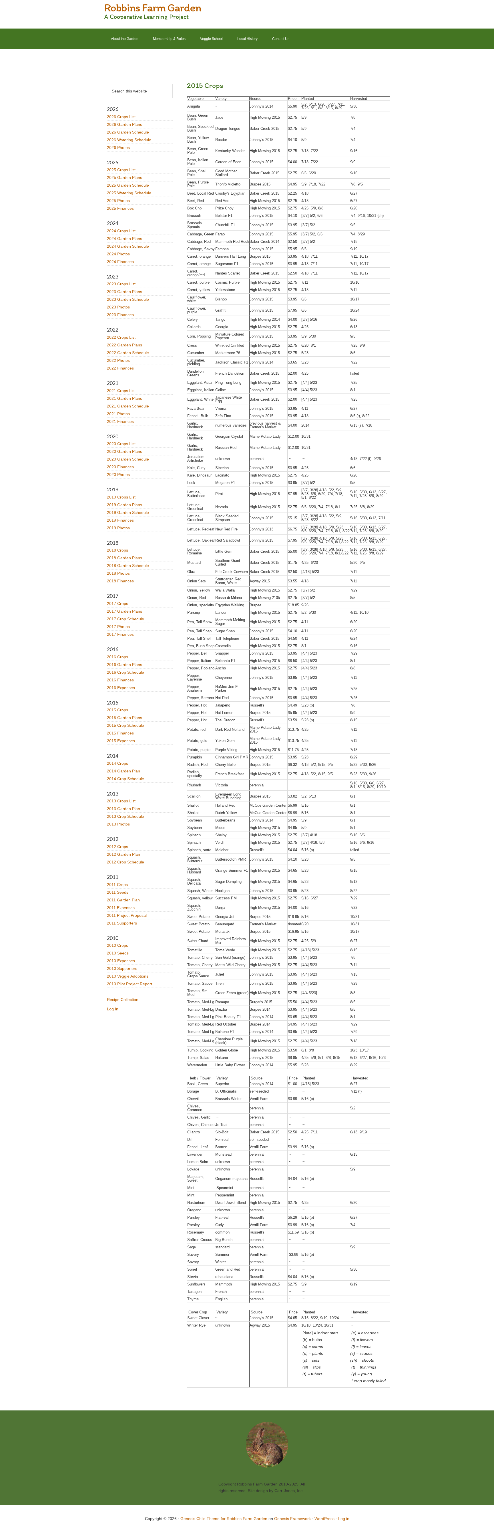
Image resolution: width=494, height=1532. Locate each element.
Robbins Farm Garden (152, 7)
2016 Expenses (121, 687)
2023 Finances (120, 314)
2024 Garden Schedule (128, 246)
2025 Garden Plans (124, 177)
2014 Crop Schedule (125, 778)
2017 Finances (120, 634)
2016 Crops (117, 657)
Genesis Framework (292, 1518)
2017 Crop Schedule (125, 619)
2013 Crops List (121, 801)
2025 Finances (120, 208)
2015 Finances (120, 733)
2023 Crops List (121, 284)
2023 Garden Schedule (128, 299)
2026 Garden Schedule (128, 132)
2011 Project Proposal (127, 915)
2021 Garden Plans (124, 398)
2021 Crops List (121, 390)
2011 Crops (117, 884)
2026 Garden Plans (124, 124)
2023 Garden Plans (124, 291)
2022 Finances (120, 368)
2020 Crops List (121, 443)
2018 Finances (120, 581)
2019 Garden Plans (124, 504)
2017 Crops (117, 603)
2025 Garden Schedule (128, 185)
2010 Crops (117, 945)
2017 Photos (118, 626)
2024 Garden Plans (124, 238)
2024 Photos (118, 254)
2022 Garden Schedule (128, 352)
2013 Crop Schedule (125, 816)
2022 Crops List (121, 337)
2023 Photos (118, 307)
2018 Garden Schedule (128, 565)
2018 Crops (117, 550)
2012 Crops (117, 846)
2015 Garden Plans (124, 717)
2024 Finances (120, 261)
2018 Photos (118, 573)
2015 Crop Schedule (125, 725)
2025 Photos (118, 200)
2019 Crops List (121, 497)
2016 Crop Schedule (125, 672)
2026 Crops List (121, 116)
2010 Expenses (121, 960)
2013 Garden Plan (123, 808)
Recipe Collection (122, 999)
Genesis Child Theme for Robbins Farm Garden (223, 1518)
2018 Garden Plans (124, 558)
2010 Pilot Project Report (129, 984)
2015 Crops (117, 710)
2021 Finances (120, 421)
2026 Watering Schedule (129, 140)
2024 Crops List (121, 231)
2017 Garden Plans (124, 611)
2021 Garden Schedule (128, 406)
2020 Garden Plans (124, 451)
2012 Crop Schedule (125, 862)
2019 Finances (120, 520)
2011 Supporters (122, 923)
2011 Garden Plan (123, 900)
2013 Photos (118, 824)
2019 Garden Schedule (128, 512)
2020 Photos (118, 474)
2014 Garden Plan (123, 771)
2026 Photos (118, 147)
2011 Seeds (117, 892)
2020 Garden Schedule (128, 459)
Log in (343, 1518)
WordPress (324, 1518)
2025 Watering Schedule (129, 193)
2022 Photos (118, 360)
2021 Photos (118, 413)
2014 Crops (117, 763)
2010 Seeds (118, 953)
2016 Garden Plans (124, 664)
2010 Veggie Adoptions (127, 976)
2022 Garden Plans (124, 345)
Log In (112, 1009)
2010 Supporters (122, 968)
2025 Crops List (121, 169)
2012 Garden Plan (123, 854)
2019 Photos (118, 528)
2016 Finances (120, 680)
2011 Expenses (121, 907)
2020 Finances (120, 467)
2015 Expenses (121, 740)
